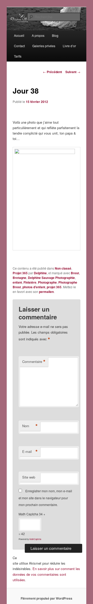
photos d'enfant (33, 287)
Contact (19, 46)
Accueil (19, 35)
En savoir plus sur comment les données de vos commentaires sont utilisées (46, 574)
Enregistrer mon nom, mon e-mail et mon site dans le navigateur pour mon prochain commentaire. (45, 498)
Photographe (47, 282)
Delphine (40, 273)
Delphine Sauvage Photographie (51, 277)
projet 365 (54, 287)
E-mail (30, 451)
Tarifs (17, 56)
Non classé (63, 268)
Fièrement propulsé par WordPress (46, 598)
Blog (55, 35)
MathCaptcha (35, 539)
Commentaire (33, 361)
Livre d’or (69, 46)
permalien (46, 291)
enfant (17, 282)
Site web (28, 477)
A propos (38, 35)
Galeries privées (43, 46)
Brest (75, 273)
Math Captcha (28, 514)
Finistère (30, 282)
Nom (30, 426)
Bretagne (19, 277)
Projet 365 (20, 273)
